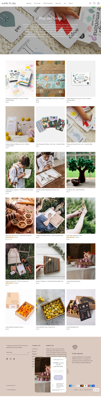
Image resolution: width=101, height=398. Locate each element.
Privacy (34, 366)
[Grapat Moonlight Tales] (81, 307)
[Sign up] (28, 352)
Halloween (29, 3)
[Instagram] (10, 358)
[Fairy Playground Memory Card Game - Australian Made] (50, 124)
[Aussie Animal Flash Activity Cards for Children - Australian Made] (81, 79)
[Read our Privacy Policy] (64, 390)
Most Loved (58, 3)
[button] (9, 237)
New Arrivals (37, 3)
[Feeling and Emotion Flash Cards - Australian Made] (81, 124)
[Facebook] (7, 358)
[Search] (94, 3)
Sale (65, 3)
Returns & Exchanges (37, 356)
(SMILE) (74, 359)
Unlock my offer (58, 377)
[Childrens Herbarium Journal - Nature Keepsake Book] (50, 215)
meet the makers (88, 389)
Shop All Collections (48, 3)
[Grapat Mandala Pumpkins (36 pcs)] (20, 307)
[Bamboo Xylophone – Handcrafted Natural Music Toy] (50, 261)
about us (81, 389)
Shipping (34, 354)
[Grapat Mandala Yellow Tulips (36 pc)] (50, 307)
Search (34, 361)
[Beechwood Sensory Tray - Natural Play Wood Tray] (20, 215)
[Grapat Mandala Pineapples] (81, 261)
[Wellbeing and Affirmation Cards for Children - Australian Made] (20, 79)
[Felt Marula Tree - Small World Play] (81, 170)
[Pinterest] (14, 358)
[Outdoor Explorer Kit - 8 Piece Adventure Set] (20, 261)
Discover (71, 3)
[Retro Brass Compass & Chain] (81, 215)
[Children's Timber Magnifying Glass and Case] (50, 170)
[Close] (65, 358)
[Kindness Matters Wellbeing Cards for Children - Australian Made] (20, 124)
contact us (76, 389)
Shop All (34, 351)
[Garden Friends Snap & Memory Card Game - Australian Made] (50, 79)
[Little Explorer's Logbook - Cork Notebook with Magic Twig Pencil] (20, 170)
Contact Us (35, 349)
